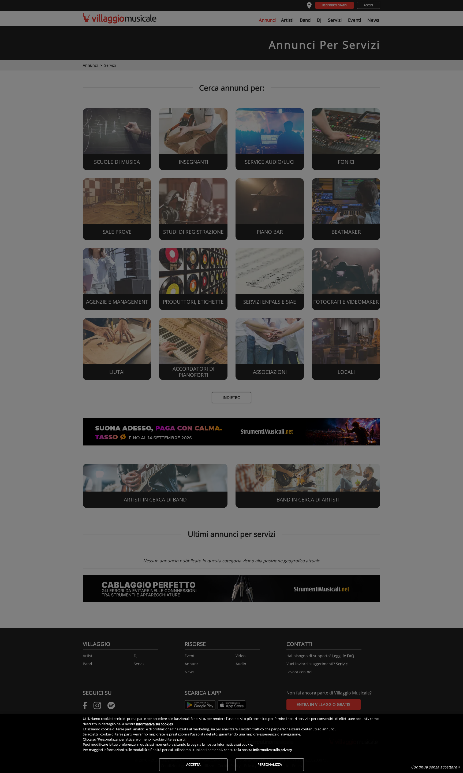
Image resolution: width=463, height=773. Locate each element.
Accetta (193, 764)
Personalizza (269, 764)
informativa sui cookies (154, 724)
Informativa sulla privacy (272, 749)
